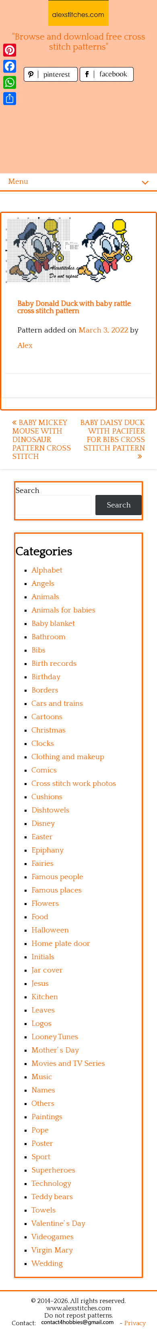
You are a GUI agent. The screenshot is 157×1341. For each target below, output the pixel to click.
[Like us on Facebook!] (107, 79)
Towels (43, 1210)
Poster (42, 1143)
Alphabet (46, 570)
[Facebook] (10, 66)
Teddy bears (52, 1197)
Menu (18, 181)
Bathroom (48, 637)
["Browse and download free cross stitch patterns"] (78, 13)
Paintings (46, 1117)
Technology (51, 1183)
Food (39, 917)
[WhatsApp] (10, 82)
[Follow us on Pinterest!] (52, 79)
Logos (41, 1023)
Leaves (43, 1010)
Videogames (52, 1237)
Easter (42, 837)
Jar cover (47, 970)
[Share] (10, 99)
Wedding (47, 1263)
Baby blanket (53, 623)
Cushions (46, 797)
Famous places (56, 890)
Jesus (40, 983)
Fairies (42, 863)
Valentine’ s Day (58, 1223)
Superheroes (53, 1170)
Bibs (38, 650)
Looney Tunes (54, 1037)
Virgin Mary (52, 1250)
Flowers (45, 903)
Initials (42, 957)
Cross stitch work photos (73, 783)
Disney (43, 823)
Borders (44, 690)
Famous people (57, 877)
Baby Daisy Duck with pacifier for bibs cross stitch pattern (112, 436)
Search (27, 490)
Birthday (45, 677)
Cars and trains (57, 703)
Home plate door (60, 943)
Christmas (48, 730)
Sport (40, 1157)
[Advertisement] (78, 128)
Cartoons (46, 717)
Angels (42, 583)
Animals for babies (63, 610)
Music (41, 1077)
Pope (40, 1130)
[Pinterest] (10, 50)
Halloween (50, 930)
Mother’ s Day (55, 1050)
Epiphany (47, 850)
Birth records (53, 663)
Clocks (42, 743)
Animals (45, 597)
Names (43, 1090)
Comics (44, 770)
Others (42, 1103)
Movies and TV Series (68, 1063)
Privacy (135, 1323)
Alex (25, 345)
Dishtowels (50, 810)
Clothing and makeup (67, 757)
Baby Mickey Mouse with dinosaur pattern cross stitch (41, 440)
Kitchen (44, 997)
